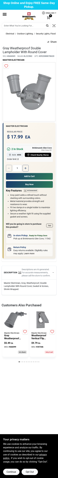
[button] (48, 13)
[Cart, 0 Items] (48, 17)
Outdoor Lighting (25, 33)
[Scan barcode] (54, 25)
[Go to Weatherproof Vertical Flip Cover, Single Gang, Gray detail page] (42, 320)
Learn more (29, 253)
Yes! (49, 226)
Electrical (10, 33)
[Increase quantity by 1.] (26, 168)
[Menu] (5, 14)
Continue (11, 471)
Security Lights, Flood (46, 33)
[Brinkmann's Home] (29, 16)
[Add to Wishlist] (6, 65)
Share (53, 41)
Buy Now (29, 184)
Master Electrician (13, 60)
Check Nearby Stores (39, 155)
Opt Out (30, 471)
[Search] (47, 25)
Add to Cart (29, 176)
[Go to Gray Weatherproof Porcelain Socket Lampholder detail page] (15, 320)
